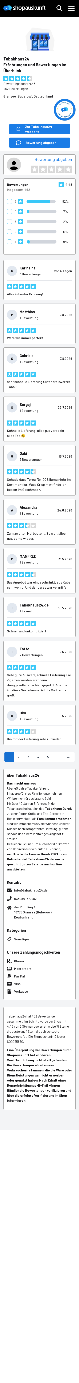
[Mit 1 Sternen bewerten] (34, 169)
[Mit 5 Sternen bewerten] (68, 169)
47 (68, 757)
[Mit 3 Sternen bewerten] (51, 169)
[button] (59, 8)
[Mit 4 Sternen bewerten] (60, 169)
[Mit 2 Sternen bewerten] (43, 169)
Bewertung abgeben (53, 159)
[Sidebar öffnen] (71, 8)
